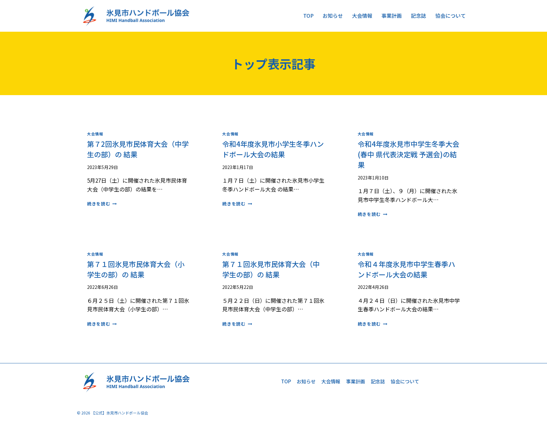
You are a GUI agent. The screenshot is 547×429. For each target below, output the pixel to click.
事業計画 (391, 15)
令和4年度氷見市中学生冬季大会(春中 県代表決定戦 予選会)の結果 (408, 154)
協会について (450, 15)
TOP (308, 15)
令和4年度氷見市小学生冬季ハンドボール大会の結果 (273, 149)
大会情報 (362, 15)
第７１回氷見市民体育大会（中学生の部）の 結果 (271, 269)
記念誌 (418, 15)
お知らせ (333, 15)
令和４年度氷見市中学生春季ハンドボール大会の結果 (406, 269)
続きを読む (102, 203)
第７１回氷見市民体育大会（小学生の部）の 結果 (136, 269)
